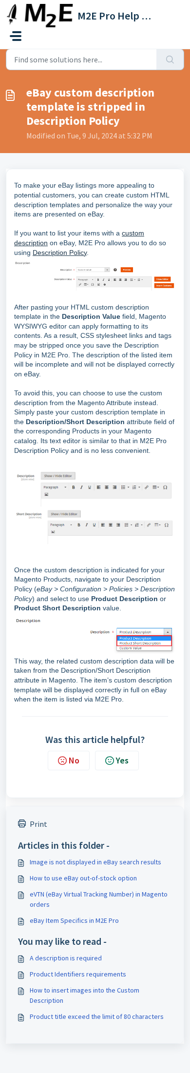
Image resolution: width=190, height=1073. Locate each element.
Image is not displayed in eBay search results (95, 862)
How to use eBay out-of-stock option (83, 878)
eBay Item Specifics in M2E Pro (74, 920)
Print (38, 824)
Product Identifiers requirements (78, 974)
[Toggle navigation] (15, 36)
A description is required (66, 958)
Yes (122, 760)
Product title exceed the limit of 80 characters (97, 1016)
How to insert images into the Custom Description (84, 995)
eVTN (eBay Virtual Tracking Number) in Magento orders (99, 899)
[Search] (170, 59)
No (74, 760)
